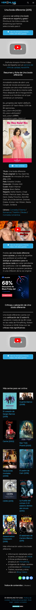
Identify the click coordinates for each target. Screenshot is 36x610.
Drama (22, 210)
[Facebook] (31, 578)
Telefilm (16, 212)
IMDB (29, 557)
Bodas (24, 212)
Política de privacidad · (19, 600)
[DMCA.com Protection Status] (18, 607)
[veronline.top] (8, 3)
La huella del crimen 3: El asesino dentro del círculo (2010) (25, 506)
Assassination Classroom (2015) (9, 539)
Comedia (14, 210)
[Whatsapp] (20, 578)
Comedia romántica (11, 215)
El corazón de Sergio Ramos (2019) (9, 414)
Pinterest (26, 567)
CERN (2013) (8, 501)
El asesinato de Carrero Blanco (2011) (26, 538)
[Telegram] (23, 578)
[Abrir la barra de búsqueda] (28, 3)
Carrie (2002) (8, 441)
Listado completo (20, 602)
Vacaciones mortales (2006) (8, 473)
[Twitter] (27, 578)
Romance (7, 212)
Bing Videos (22, 572)
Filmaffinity (24, 562)
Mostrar (27, 585)
